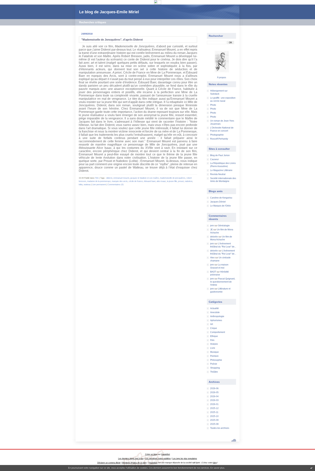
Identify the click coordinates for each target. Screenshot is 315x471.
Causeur (214, 159)
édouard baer (149, 181)
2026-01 (214, 404)
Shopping (215, 368)
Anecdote (215, 312)
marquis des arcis (120, 181)
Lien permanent (99, 184)
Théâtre (214, 372)
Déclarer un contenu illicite (108, 463)
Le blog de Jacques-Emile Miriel (109, 12)
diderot (109, 178)
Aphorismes (216, 320)
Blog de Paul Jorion (220, 155)
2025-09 (214, 420)
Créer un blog (151, 454)
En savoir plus (217, 468)
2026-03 (214, 400)
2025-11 (214, 412)
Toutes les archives (219, 428)
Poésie (213, 364)
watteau (87, 184)
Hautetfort (165, 454)
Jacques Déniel (218, 201)
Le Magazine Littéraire (221, 170)
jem (212, 225)
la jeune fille (172, 181)
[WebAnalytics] (157, 3)
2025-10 (214, 416)
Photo (213, 105)
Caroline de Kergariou (221, 197)
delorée (214, 236)
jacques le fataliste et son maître (144, 178)
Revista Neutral (217, 174)
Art (211, 324)
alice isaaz (161, 181)
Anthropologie (217, 316)
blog (215, 463)
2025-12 (214, 408)
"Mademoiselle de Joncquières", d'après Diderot (112, 39)
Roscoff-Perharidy (219, 139)
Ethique (214, 336)
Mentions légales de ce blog (134, 463)
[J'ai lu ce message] (311, 467)
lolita (81, 184)
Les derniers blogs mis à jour (131, 458)
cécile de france (136, 181)
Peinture (214, 356)
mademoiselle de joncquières (172, 178)
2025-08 (214, 424)
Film (212, 340)
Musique (214, 352)
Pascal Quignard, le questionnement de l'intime (222, 281)
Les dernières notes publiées (158, 458)
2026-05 (214, 392)
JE (211, 229)
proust (181, 181)
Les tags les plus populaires (184, 458)
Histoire (214, 344)
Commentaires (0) (116, 184)
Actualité (214, 308)
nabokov (188, 181)
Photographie (217, 135)
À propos (221, 77)
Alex (212, 257)
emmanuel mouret (121, 178)
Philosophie (216, 360)
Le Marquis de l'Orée (220, 205)
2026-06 (214, 388)
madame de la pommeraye (99, 181)
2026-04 (214, 396)
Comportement (217, 332)
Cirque (213, 328)
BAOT (213, 272)
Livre (212, 348)
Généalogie (224, 225)
